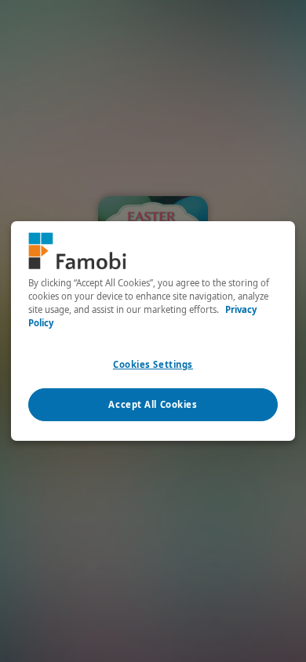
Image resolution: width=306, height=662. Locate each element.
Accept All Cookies (152, 404)
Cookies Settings (153, 364)
